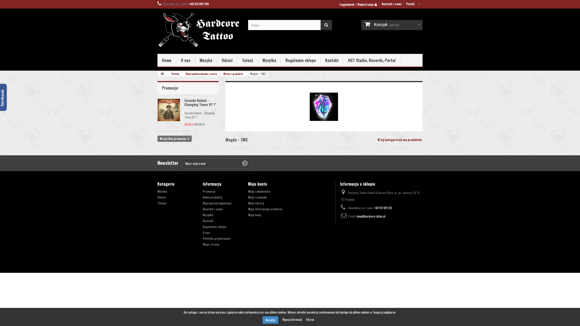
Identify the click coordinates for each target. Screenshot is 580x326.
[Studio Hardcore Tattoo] (199, 30)
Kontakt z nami (391, 4)
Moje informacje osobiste (265, 209)
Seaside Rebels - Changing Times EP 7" (200, 102)
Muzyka (206, 60)
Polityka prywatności (217, 238)
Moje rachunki (257, 197)
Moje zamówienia (259, 191)
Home (167, 60)
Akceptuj (270, 320)
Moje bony (254, 215)
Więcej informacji (292, 319)
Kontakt (332, 60)
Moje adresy (256, 203)
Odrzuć (310, 319)
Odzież (227, 60)
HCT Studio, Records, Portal (372, 60)
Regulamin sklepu (300, 60)
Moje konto (257, 184)
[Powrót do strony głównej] (162, 74)
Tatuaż (247, 60)
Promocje (170, 88)
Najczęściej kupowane (217, 203)
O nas (185, 60)
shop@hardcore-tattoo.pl (370, 216)
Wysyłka (269, 60)
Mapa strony (211, 244)
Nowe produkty (212, 197)
